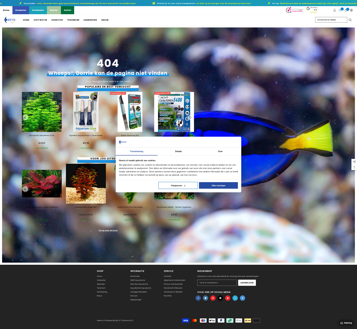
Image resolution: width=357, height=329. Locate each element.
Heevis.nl (101, 320)
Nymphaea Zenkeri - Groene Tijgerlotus (174, 207)
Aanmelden (247, 282)
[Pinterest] (213, 298)
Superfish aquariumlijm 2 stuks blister (85, 135)
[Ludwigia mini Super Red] (86, 184)
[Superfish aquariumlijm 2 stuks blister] (86, 112)
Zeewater (20, 10)
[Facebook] (198, 298)
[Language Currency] (351, 10)
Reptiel (54, 10)
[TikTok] (220, 298)
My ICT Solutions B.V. (124, 320)
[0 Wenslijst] (340, 10)
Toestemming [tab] (136, 151)
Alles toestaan (218, 185)
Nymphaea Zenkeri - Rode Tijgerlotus (42, 207)
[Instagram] (205, 298)
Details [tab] (178, 151)
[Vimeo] (242, 298)
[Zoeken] (350, 20)
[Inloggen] (334, 10)
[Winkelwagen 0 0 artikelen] (345, 10)
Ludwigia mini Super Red (86, 207)
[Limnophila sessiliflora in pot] (42, 112)
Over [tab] (220, 151)
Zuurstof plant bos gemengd (130, 207)
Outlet (67, 10)
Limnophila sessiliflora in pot (41, 135)
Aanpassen (176, 185)
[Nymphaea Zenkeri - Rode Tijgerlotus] (42, 184)
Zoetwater (38, 10)
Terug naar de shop (108, 230)
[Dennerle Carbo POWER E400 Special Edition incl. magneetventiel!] (174, 112)
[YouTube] (227, 298)
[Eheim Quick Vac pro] (130, 112)
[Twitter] (235, 298)
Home (6, 10)
